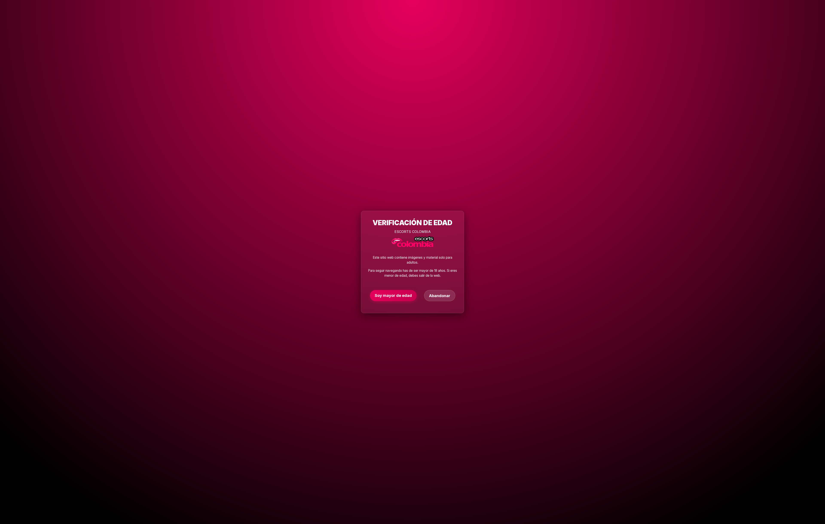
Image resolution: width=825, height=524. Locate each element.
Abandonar (439, 295)
